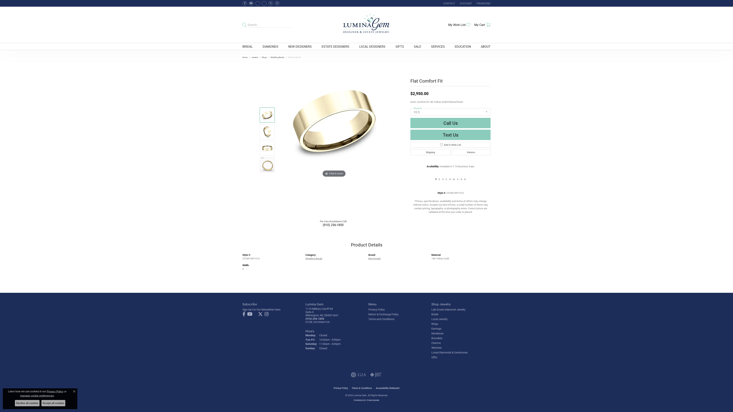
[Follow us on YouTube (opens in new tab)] (251, 3)
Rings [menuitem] (434, 324)
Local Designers (372, 46)
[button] (465, 3)
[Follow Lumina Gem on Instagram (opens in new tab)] (277, 3)
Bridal (247, 46)
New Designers (300, 46)
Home (245, 57)
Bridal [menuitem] (434, 314)
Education (463, 46)
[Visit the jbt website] (376, 375)
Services (438, 46)
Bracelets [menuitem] (436, 338)
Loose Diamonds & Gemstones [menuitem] (449, 352)
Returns (471, 152)
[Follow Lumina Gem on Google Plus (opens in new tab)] (264, 3)
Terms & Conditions (362, 387)
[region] (334, 140)
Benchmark (374, 258)
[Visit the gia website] (358, 375)
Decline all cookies (27, 403)
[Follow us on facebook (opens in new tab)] (244, 3)
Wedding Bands (277, 57)
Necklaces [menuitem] (437, 333)
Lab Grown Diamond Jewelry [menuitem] (448, 309)
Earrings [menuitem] (436, 328)
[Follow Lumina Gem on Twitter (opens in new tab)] (270, 3)
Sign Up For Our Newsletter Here (261, 309)
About (486, 46)
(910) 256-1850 (333, 225)
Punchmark (373, 400)
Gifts (400, 46)
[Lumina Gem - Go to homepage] (366, 25)
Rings (264, 57)
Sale (417, 46)
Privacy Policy (376, 309)
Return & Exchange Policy (383, 314)
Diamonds (270, 46)
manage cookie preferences (37, 395)
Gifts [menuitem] (434, 357)
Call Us (450, 123)
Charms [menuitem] (436, 343)
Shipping (430, 152)
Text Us (450, 135)
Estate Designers (335, 46)
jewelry (254, 57)
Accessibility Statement (388, 387)
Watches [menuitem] (436, 347)
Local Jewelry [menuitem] (439, 319)
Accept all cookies (53, 403)
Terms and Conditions (381, 319)
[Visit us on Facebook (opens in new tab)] (257, 3)
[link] (448, 3)
